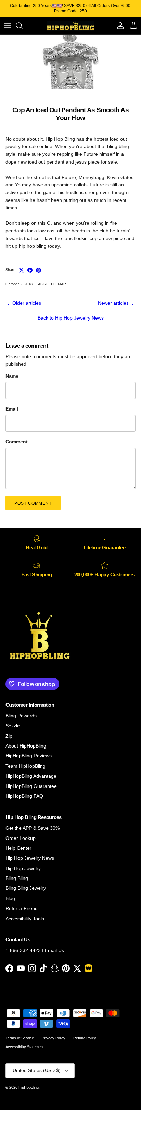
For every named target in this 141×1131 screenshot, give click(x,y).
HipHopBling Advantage (30, 776)
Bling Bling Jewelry (25, 888)
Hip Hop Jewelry (23, 868)
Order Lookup (20, 838)
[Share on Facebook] (30, 270)
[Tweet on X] (21, 270)
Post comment (33, 503)
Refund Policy (84, 1038)
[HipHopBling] (70, 26)
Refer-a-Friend (21, 908)
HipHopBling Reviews (28, 755)
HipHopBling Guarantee (31, 786)
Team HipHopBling (25, 766)
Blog (10, 898)
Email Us (54, 950)
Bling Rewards (21, 715)
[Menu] (7, 25)
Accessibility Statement (24, 1047)
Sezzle (12, 725)
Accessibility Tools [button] (24, 918)
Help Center (18, 848)
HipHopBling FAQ (24, 796)
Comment (16, 441)
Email (11, 409)
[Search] (22, 25)
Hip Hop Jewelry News (29, 858)
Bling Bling (16, 878)
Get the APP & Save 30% (32, 828)
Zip (8, 736)
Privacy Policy (53, 1038)
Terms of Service (19, 1038)
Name (11, 376)
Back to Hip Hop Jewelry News (71, 318)
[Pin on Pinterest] (38, 270)
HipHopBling (28, 1087)
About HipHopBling (25, 746)
